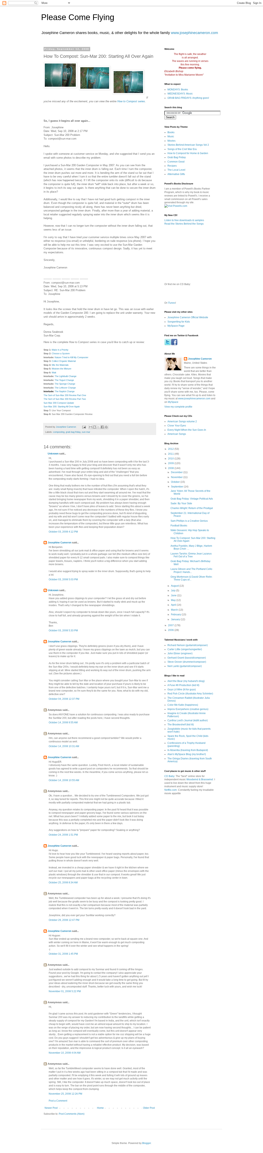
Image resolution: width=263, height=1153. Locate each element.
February (176, 614)
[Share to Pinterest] (106, 427)
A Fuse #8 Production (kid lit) (183, 685)
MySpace (173, 402)
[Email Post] (84, 427)
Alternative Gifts (176, 174)
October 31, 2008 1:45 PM (63, 953)
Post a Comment (58, 1100)
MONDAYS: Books (177, 89)
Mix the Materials (60, 365)
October (175, 482)
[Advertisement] (211, 816)
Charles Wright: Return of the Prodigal (192, 508)
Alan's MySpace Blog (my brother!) (186, 754)
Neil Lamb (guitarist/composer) (184, 666)
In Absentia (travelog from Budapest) (187, 750)
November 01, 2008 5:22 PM (65, 991)
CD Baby (169, 776)
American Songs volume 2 (182, 421)
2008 (171, 468)
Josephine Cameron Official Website (187, 317)
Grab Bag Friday (176, 157)
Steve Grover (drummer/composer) (186, 661)
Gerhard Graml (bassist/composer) (186, 657)
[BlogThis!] (94, 427)
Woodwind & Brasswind (199, 779)
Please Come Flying (77, 17)
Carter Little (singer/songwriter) (184, 649)
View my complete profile (178, 406)
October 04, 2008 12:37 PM (64, 698)
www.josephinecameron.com (194, 33)
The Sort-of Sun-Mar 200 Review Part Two (65, 399)
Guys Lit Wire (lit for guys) (181, 689)
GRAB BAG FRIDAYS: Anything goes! (188, 98)
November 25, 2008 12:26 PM (65, 1093)
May (173, 600)
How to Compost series (131, 101)
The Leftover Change (65, 387)
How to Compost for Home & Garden (187, 153)
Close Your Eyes (176, 425)
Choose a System (61, 353)
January (176, 619)
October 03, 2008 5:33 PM (63, 630)
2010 (171, 458)
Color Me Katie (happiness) (182, 704)
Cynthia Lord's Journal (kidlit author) (187, 720)
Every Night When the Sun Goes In (186, 429)
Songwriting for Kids (178, 321)
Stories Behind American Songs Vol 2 (188, 144)
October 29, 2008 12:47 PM (64, 920)
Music (170, 136)
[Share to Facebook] (102, 427)
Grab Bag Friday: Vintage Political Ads (192, 498)
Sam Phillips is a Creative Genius (189, 520)
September (177, 486)
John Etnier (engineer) (180, 653)
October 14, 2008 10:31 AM (64, 746)
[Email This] (91, 427)
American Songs (176, 434)
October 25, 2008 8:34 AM (63, 882)
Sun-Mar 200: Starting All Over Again (62, 406)
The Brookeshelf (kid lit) (180, 724)
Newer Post (51, 1107)
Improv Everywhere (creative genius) (187, 709)
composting (59, 432)
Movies (171, 140)
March (175, 609)
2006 (171, 630)
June (174, 595)
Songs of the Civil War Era (182, 149)
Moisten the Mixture (61, 368)
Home (100, 1107)
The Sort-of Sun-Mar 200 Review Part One (65, 395)
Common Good (176, 161)
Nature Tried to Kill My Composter (71, 357)
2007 (171, 625)
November (177, 477)
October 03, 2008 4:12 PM (63, 531)
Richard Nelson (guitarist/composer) (187, 645)
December (177, 472)
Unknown (53, 453)
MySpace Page (176, 325)
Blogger (146, 1143)
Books (170, 132)
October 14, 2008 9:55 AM (63, 722)
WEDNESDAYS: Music (180, 93)
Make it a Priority (60, 350)
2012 (171, 449)
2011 (171, 453)
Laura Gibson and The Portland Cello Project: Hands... (191, 570)
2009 (171, 463)
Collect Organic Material (64, 361)
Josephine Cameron (59, 542)
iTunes (171, 302)
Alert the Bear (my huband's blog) (186, 681)
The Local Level (176, 169)
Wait (54, 372)
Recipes (172, 165)
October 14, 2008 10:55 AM (64, 780)
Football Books (179, 525)
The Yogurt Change (64, 380)
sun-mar (86, 432)
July (173, 590)
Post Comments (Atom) (71, 1113)
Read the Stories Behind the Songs (184, 223)
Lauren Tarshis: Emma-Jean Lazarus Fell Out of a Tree (191, 555)
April (174, 604)
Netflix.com (170, 789)
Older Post (149, 1107)
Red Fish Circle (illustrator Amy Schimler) (190, 693)
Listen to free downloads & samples (184, 220)
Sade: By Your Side (181, 503)
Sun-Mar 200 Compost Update (59, 403)
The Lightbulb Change (65, 376)
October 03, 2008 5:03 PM (63, 579)
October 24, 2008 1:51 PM (63, 834)
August (175, 585)
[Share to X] (98, 427)
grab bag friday (73, 432)
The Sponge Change (65, 384)
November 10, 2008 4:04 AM (65, 1052)
